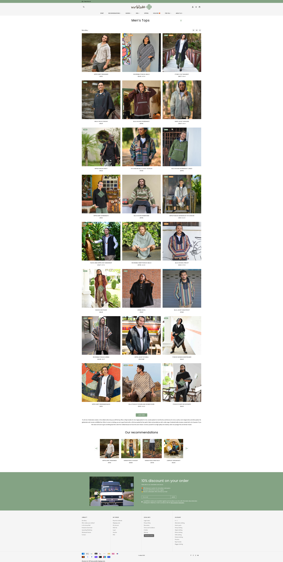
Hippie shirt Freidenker (101, 74)
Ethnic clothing (178, 532)
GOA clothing (178, 534)
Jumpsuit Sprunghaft (173, 460)
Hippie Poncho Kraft (101, 168)
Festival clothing (179, 537)
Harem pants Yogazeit (131, 460)
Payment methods (117, 520)
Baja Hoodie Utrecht (182, 263)
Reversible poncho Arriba (101, 357)
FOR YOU (167, 13)
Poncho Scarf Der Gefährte (182, 404)
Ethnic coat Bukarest (182, 74)
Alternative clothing (180, 523)
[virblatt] (141, 7)
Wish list (115, 527)
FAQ (114, 534)
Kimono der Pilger (101, 310)
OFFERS (146, 13)
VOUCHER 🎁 (156, 13)
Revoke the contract (149, 535)
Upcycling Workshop (87, 530)
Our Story (84, 520)
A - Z (176, 520)
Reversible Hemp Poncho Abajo (141, 263)
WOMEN (128, 13)
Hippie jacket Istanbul (141, 357)
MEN (137, 13)
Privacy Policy (147, 523)
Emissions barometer (87, 527)
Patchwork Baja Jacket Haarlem (141, 168)
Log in (114, 530)
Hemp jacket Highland (182, 121)
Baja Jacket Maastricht (182, 310)
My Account (116, 525)
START (102, 13)
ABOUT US (179, 13)
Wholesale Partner (86, 532)
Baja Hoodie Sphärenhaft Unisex (181, 168)
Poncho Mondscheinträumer (181, 357)
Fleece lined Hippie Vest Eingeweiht (101, 263)
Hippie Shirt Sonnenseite (101, 216)
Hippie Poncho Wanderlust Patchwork (181, 216)
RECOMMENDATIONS (114, 13)
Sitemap (146, 532)
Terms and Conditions (149, 527)
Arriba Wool (141, 310)
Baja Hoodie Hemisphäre (141, 216)
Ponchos (162, 420)
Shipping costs (116, 523)
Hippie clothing (178, 530)
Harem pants (178, 525)
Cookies (146, 530)
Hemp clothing (178, 527)
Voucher (115, 532)
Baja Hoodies (178, 542)
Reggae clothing (179, 544)
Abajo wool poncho (101, 121)
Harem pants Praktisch (152, 460)
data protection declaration (177, 502)
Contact (84, 534)
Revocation (146, 525)
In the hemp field (86, 525)
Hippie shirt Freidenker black (101, 404)
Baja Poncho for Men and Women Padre (141, 404)
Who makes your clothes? (88, 523)
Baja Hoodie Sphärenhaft (141, 121)
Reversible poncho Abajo (141, 74)
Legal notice (147, 520)
